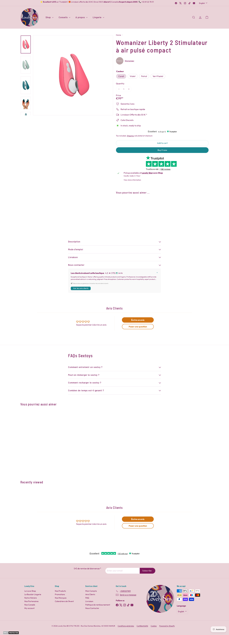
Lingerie (97, 17)
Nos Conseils (29, 604)
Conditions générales (126, 626)
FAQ (87, 598)
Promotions (60, 594)
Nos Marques (60, 598)
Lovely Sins (147, 173)
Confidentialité (142, 626)
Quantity (120, 83)
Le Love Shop (30, 591)
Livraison (89, 601)
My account (29, 608)
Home (118, 35)
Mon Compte (91, 591)
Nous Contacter (92, 608)
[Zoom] (73, 75)
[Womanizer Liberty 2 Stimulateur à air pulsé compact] (162, 211)
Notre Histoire (30, 598)
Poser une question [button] (138, 326)
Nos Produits (60, 591)
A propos (80, 17)
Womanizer (129, 61)
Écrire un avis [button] (137, 320)
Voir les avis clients (80, 288)
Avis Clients (90, 594)
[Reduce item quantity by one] (119, 89)
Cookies (154, 626)
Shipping (130, 136)
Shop (48, 17)
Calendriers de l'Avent (64, 601)
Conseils (63, 17)
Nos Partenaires (31, 601)
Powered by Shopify (167, 626)
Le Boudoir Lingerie (32, 594)
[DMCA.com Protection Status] (11, 633)
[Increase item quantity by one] (129, 89)
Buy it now (162, 150)
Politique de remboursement (97, 604)
